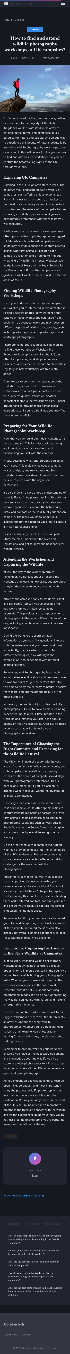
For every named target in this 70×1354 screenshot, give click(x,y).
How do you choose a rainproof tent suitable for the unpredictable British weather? (33, 1252)
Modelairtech (17, 3)
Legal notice (10, 1334)
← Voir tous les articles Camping (23, 1195)
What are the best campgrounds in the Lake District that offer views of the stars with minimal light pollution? (35, 1291)
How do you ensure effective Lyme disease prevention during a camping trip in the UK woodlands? (31, 1276)
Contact (25, 1334)
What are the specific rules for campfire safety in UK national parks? (33, 1263)
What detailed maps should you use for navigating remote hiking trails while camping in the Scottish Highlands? (34, 1239)
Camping (19, 19)
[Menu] (63, 3)
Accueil (8, 19)
